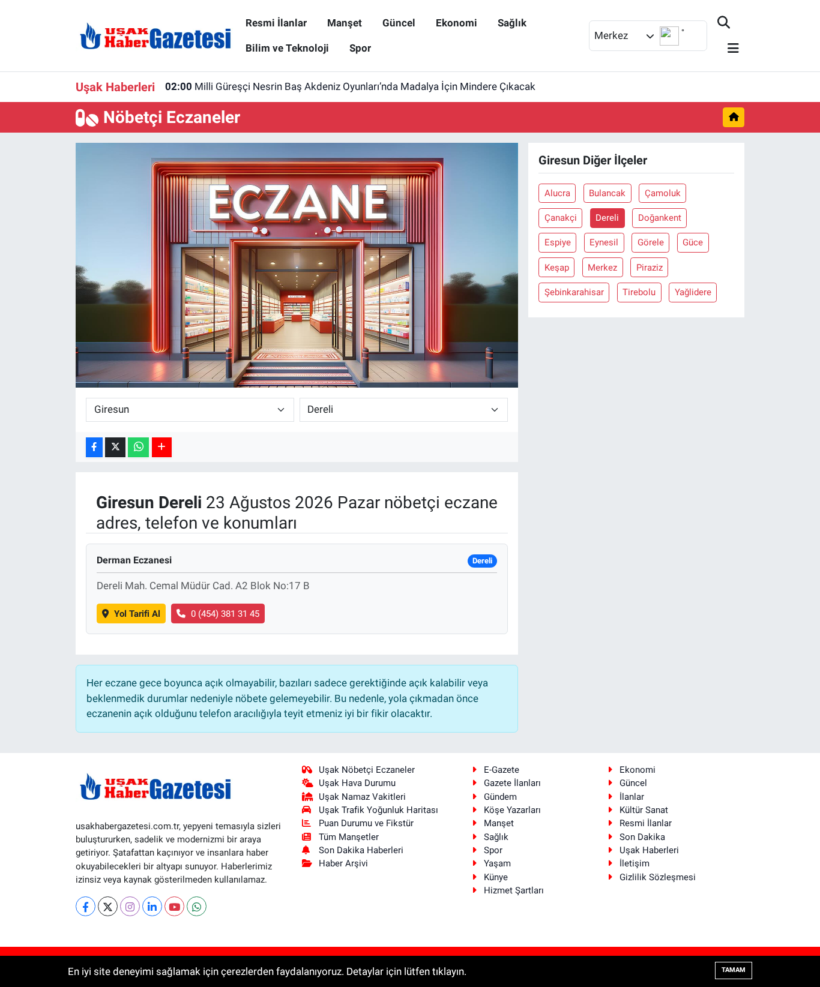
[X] (108, 906)
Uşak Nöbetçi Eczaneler (367, 769)
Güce (693, 242)
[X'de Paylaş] (115, 447)
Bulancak (607, 193)
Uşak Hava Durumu (357, 783)
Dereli (607, 217)
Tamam (734, 970)
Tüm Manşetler (349, 837)
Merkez (602, 267)
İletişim (635, 863)
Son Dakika (642, 837)
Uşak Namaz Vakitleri (362, 796)
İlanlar (632, 796)
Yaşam (497, 863)
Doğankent (659, 217)
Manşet (344, 23)
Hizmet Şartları (514, 890)
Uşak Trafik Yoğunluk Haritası (378, 810)
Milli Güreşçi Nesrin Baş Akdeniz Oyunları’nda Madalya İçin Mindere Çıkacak (350, 86)
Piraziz (649, 267)
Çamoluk (663, 193)
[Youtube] (174, 906)
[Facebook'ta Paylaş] (94, 447)
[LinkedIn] (152, 906)
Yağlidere (693, 292)
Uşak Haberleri (649, 850)
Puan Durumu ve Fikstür (366, 823)
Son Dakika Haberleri (361, 850)
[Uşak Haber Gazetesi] (155, 35)
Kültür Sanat (644, 810)
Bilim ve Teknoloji (287, 48)
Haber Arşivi (343, 863)
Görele (651, 242)
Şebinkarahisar (574, 292)
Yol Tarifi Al (137, 613)
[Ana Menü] (728, 49)
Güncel (398, 23)
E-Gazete (501, 769)
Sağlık (512, 23)
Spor (360, 48)
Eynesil (603, 242)
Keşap (556, 267)
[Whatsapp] (197, 906)
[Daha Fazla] (162, 447)
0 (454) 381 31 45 (225, 613)
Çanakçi (560, 217)
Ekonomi (456, 23)
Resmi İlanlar (276, 23)
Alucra (557, 193)
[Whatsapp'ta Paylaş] (138, 447)
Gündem (500, 796)
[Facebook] (85, 906)
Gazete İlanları (512, 783)
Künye (496, 877)
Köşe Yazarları (512, 810)
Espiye (557, 242)
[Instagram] (130, 906)
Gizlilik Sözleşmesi (658, 877)
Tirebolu (639, 292)
